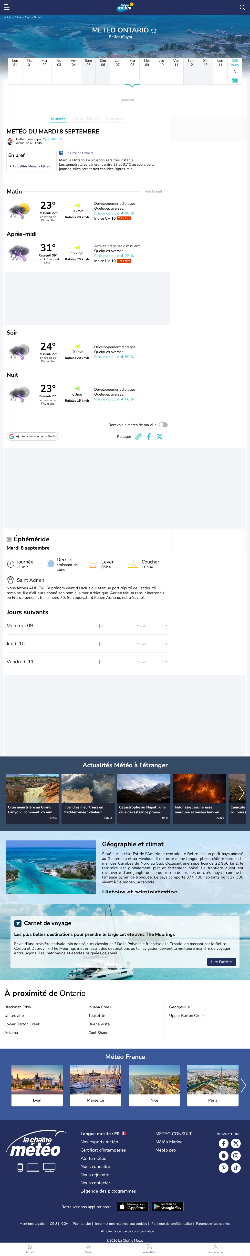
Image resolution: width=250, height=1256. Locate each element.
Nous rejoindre (95, 1175)
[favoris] (153, 30)
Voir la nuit (154, 191)
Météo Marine (169, 1142)
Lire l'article (221, 962)
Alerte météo (93, 1158)
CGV (64, 1223)
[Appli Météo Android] (168, 1207)
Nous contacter (95, 1183)
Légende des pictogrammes (108, 1191)
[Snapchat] (224, 1156)
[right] (242, 793)
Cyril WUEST (52, 139)
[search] (242, 7)
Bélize (18, 17)
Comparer (114, 119)
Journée (58, 119)
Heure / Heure (85, 119)
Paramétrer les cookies (213, 1224)
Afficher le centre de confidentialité (127, 1231)
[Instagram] (236, 1156)
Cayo (28, 17)
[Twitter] (236, 1143)
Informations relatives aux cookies (121, 1223)
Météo (7, 17)
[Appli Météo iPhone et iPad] (132, 1207)
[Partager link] (138, 436)
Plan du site (82, 1223)
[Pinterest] (224, 1168)
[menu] (7, 7)
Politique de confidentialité (171, 1223)
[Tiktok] (236, 1168)
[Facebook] (224, 1143)
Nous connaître (95, 1166)
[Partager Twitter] (159, 436)
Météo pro (166, 1150)
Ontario (38, 17)
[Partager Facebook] (149, 436)
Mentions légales (32, 1223)
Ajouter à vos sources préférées (36, 436)
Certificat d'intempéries (103, 1150)
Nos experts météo (99, 1142)
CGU (53, 1223)
